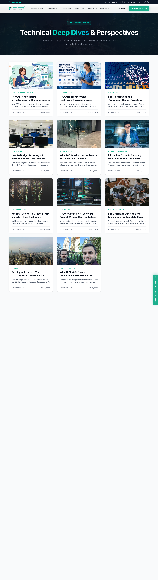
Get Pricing (122, 8)
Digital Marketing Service (155, 290)
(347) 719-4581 (131, 2)
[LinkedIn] (148, 2)
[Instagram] (145, 2)
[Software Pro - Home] (17, 8)
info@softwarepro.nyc (114, 2)
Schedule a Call (16, 2)
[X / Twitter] (142, 2)
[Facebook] (139, 2)
